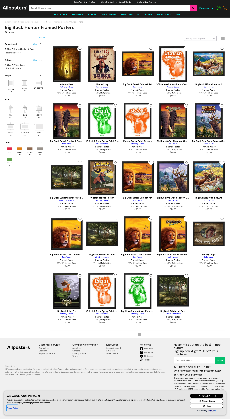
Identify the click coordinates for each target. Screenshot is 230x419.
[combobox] (109, 8)
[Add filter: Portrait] (11, 83)
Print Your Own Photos (84, 2)
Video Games (25, 22)
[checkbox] (11, 111)
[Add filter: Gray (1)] (40, 148)
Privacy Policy (12, 408)
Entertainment (11, 22)
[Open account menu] (212, 8)
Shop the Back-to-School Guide (116, 2)
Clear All (41, 38)
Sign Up (220, 360)
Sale (178, 14)
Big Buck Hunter (38, 22)
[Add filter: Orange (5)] (19, 148)
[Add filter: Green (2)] (9, 159)
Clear (35, 60)
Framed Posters (76, 22)
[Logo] (15, 8)
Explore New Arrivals (146, 2)
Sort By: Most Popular (195, 38)
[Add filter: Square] (25, 83)
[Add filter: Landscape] (38, 83)
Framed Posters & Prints (58, 22)
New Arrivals (126, 14)
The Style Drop (59, 14)
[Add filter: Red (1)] (9, 148)
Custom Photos (108, 14)
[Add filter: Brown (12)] (29, 148)
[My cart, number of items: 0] (225, 8)
